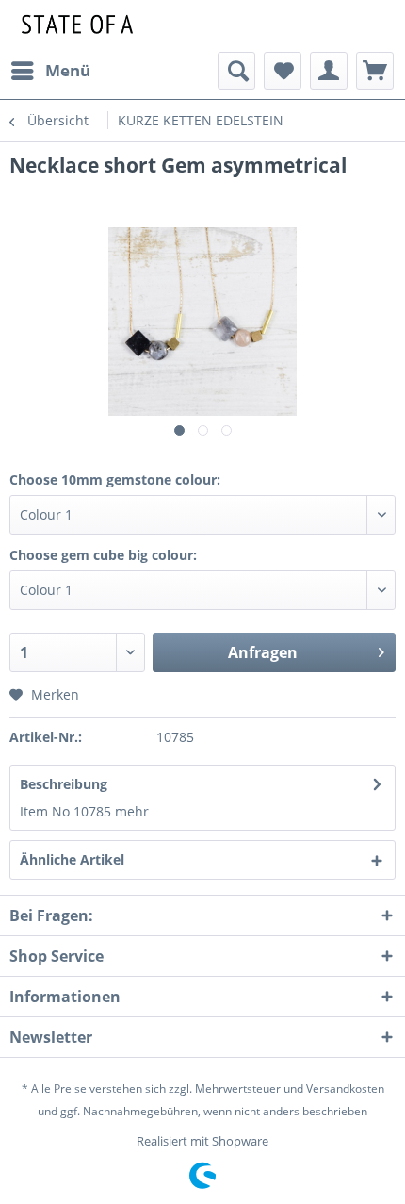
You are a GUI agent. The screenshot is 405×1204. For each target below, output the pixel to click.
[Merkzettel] (282, 71)
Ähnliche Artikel (72, 859)
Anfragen (263, 652)
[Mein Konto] (329, 71)
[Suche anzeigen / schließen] (236, 71)
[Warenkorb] (375, 71)
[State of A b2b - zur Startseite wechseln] (74, 25)
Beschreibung (63, 784)
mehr (132, 811)
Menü (67, 70)
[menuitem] (50, 71)
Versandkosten (345, 1088)
